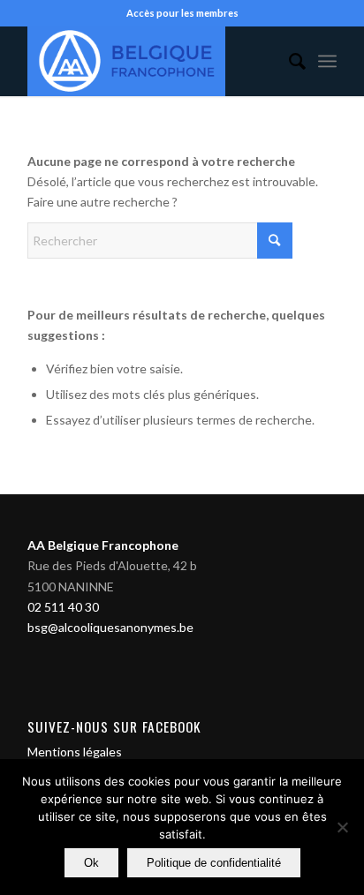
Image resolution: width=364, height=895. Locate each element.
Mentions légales (74, 751)
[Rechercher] (288, 61)
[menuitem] (288, 61)
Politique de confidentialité (214, 862)
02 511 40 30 (63, 606)
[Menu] (327, 61)
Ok (91, 862)
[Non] (342, 827)
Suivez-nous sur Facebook (114, 726)
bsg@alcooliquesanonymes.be (110, 627)
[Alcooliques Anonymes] (151, 61)
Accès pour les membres (182, 13)
